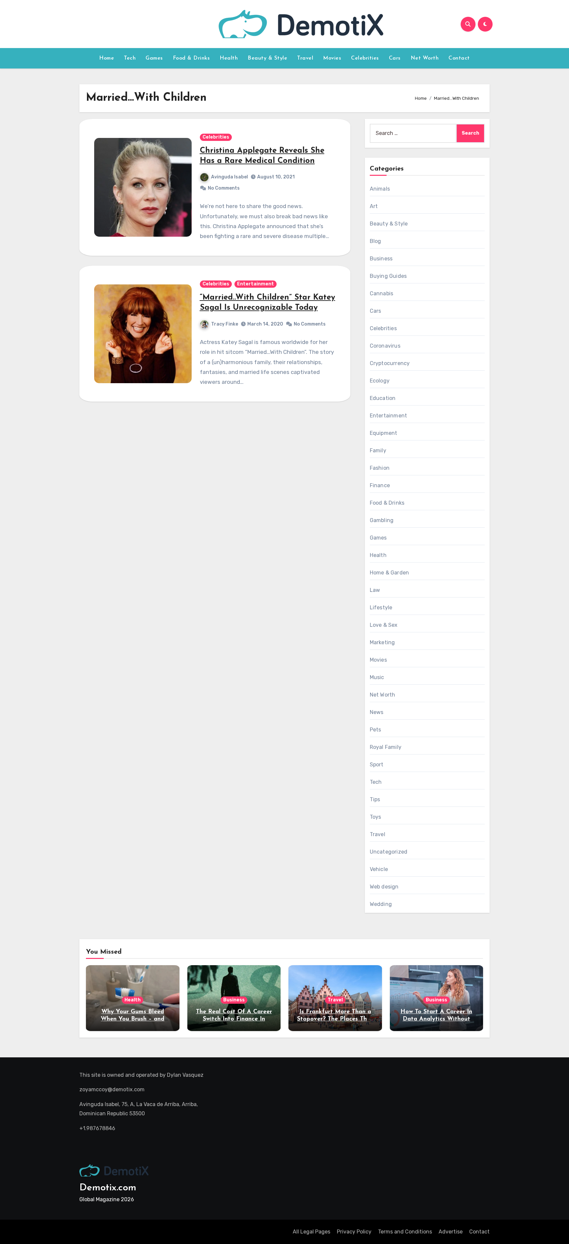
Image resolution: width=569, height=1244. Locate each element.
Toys (375, 817)
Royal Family (385, 747)
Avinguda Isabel (229, 177)
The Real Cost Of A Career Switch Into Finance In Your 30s (234, 1019)
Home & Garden (389, 572)
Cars (395, 58)
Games (154, 58)
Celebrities (365, 58)
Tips (375, 799)
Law (375, 590)
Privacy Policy (354, 1232)
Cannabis (381, 293)
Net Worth (425, 58)
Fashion (380, 468)
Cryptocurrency (390, 363)
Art (374, 206)
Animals (380, 189)
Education (383, 398)
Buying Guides (388, 276)
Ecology (380, 381)
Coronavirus (385, 346)
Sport (377, 764)
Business (381, 258)
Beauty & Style (267, 58)
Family (378, 450)
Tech (130, 58)
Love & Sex (384, 625)
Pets (375, 730)
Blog (375, 241)
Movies (332, 58)
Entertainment (255, 284)
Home (106, 58)
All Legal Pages (311, 1232)
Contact (459, 58)
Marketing (382, 642)
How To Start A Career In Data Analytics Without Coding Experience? (436, 1019)
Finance (380, 485)
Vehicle (379, 869)
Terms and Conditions (405, 1232)
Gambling (382, 520)
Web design (384, 887)
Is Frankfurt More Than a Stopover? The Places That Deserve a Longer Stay (335, 1019)
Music (377, 677)
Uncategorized (389, 852)
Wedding (381, 904)
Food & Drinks (191, 58)
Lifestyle (381, 607)
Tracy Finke (224, 324)
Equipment (383, 433)
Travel (305, 58)
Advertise (451, 1232)
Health (229, 58)
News (377, 712)
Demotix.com (107, 1188)
